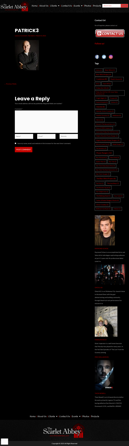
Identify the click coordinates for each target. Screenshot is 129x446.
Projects (97, 5)
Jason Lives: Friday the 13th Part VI (107, 132)
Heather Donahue (102, 115)
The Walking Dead (103, 196)
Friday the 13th (102, 88)
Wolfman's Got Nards (103, 209)
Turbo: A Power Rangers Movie (107, 200)
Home (34, 5)
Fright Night (101, 98)
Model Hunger (118, 144)
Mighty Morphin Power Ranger (107, 136)
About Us (43, 5)
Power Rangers (104, 153)
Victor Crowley (102, 205)
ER (98, 84)
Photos (87, 5)
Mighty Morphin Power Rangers (108, 140)
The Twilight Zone (102, 191)
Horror (99, 120)
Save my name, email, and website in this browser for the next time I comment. (44, 143)
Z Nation (117, 209)
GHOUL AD (98, 287)
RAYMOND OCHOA (101, 248)
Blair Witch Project (103, 74)
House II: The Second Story (105, 124)
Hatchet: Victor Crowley (104, 111)
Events (77, 5)
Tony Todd (118, 196)
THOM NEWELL (100, 393)
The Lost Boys (113, 183)
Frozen (113, 98)
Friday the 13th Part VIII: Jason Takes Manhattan (107, 93)
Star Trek (112, 161)
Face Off (107, 84)
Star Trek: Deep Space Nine (105, 166)
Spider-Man (100, 161)
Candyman (101, 79)
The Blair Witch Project (106, 178)
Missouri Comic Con (102, 144)
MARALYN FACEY (101, 340)
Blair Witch (110, 70)
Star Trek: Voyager (102, 174)
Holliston (117, 115)
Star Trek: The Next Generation (106, 170)
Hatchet (100, 107)
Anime (99, 70)
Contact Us (66, 5)
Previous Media (10, 84)
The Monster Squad (103, 187)
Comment (19, 109)
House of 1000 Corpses (104, 128)
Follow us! (100, 43)
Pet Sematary (101, 148)
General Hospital (102, 102)
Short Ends (114, 157)
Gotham (114, 102)
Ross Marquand (101, 157)
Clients (53, 5)
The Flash (100, 183)
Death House (116, 79)
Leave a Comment (21, 36)
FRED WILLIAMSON (102, 357)
